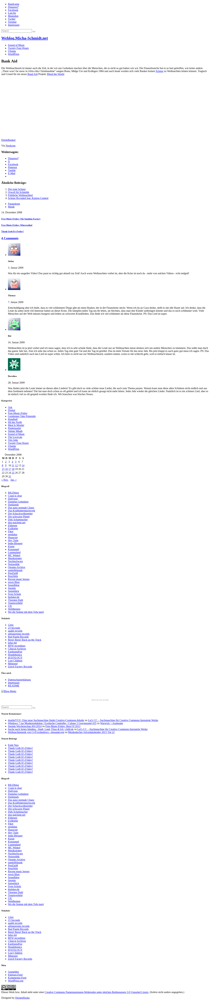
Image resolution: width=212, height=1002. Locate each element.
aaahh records (15, 630)
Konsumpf (13, 549)
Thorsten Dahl (15, 600)
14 (23, 465)
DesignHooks (22, 997)
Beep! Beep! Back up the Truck (24, 639)
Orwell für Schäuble (18, 192)
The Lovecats (15, 437)
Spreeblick (13, 591)
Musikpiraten (15, 558)
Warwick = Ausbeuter (111, 723)
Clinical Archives (17, 648)
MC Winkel (14, 555)
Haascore (13, 537)
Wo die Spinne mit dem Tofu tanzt (26, 612)
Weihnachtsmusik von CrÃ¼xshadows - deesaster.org (36, 732)
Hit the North (15, 422)
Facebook (13, 10)
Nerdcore (10, 145)
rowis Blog (14, 582)
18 (13, 469)
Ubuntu (12, 51)
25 (13, 472)
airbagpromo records (18, 633)
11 (13, 465)
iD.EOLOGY (15, 657)
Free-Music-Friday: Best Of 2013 (62, 726)
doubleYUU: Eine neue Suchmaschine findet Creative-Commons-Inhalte (46, 720)
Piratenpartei (14, 428)
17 (9, 469)
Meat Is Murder (16, 425)
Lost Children (15, 660)
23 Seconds (14, 627)
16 (6, 469)
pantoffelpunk (15, 570)
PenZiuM (13, 573)
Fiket (10, 531)
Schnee (159, 71)
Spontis (12, 588)
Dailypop (13, 498)
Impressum (13, 25)
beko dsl (12, 642)
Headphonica (15, 654)
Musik (11, 206)
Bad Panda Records (18, 636)
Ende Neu (13, 745)
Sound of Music (16, 45)
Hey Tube (13, 540)
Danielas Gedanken (18, 501)
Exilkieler (13, 528)
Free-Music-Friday (17, 413)
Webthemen (14, 609)
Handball (13, 419)
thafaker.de (13, 597)
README (13, 685)
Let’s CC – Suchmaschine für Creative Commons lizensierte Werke (123, 720)
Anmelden (13, 971)
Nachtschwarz (15, 561)
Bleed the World (55, 74)
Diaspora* (13, 7)
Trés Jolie (13, 440)
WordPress (13, 54)
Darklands (13, 504)
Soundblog (13, 585)
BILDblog (13, 492)
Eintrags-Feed (15, 974)
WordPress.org (15, 980)
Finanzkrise (14, 203)
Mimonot (13, 663)
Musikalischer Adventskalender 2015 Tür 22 (91, 732)
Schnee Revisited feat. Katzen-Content (28, 198)
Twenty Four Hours (18, 48)
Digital (11, 410)
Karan (11, 546)
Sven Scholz (14, 594)
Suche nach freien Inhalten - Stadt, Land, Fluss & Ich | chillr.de (41, 729)
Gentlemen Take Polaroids (22, 416)
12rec (11, 624)
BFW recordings (16, 645)
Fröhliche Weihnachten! (20, 195)
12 (16, 465)
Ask (10, 407)
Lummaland (14, 552)
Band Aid (32, 74)
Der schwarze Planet (18, 516)
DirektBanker (8, 140)
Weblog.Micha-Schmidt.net (24, 38)
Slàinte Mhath (15, 431)
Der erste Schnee (17, 189)
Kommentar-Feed (17, 977)
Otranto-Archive (16, 567)
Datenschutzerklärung (19, 679)
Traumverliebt (15, 603)
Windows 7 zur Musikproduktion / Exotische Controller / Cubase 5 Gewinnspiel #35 (52, 723)
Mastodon (13, 16)
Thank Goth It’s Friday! (20, 748)
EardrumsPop (15, 651)
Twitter (11, 19)
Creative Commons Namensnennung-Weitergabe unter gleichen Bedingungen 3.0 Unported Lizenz (96, 992)
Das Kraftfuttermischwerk (21, 510)
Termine (12, 22)
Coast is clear (15, 495)
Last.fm (12, 13)
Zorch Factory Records (20, 666)
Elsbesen (12, 525)
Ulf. (10, 606)
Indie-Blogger (15, 543)
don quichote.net (16, 522)
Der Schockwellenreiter (20, 513)
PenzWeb (13, 576)
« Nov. (4, 479)
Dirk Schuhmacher (18, 519)
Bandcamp (13, 4)
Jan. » (13, 479)
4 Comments (9, 238)
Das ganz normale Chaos (21, 507)
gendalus (12, 534)
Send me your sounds (100, 700)
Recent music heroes (18, 579)
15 (3, 469)
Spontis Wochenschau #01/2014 (25, 726)
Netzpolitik (14, 564)
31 (9, 476)
